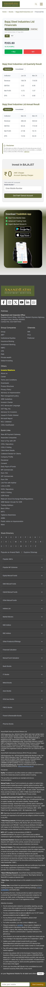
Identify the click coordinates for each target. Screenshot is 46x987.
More (3, 524)
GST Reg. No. (6, 409)
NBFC (3, 348)
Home (4, 12)
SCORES (20, 925)
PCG (29, 335)
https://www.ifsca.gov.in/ (25, 766)
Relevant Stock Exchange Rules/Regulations (17, 499)
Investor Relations (8, 370)
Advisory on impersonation (10, 393)
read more (26, 151)
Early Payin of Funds (8, 466)
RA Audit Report (7, 418)
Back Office (5, 508)
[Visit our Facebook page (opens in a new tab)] (3, 302)
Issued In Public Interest (9, 415)
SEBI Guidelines (6, 399)
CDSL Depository (7, 444)
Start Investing (37, 984)
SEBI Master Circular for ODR (11, 502)
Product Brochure (7, 386)
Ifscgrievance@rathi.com (8, 764)
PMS (2, 354)
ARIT (2, 335)
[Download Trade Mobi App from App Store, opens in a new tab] (23, 235)
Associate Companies (9, 437)
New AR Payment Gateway (11, 434)
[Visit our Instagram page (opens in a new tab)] (9, 302)
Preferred (30, 338)
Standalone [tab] (8, 69)
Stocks (11, 12)
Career (3, 376)
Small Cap (34, 29)
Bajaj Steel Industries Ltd (24, 12)
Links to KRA (5, 486)
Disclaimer (4, 460)
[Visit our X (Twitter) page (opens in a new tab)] (15, 302)
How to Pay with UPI (8, 441)
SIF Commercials (7, 476)
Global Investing (7, 361)
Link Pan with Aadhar (8, 483)
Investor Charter (7, 402)
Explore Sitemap (30, 552)
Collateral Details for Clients (11, 454)
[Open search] (36, 4)
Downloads (5, 383)
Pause (40, 973)
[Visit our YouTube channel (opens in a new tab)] (21, 302)
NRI (28, 332)
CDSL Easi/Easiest (7, 425)
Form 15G (4, 473)
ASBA (3, 518)
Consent (4, 463)
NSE (12, 36)
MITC (3, 512)
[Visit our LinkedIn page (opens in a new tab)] (27, 302)
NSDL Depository (7, 489)
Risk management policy (10, 396)
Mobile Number (9, 185)
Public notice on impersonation (12, 521)
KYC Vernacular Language (10, 405)
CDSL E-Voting (6, 447)
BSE (7, 36)
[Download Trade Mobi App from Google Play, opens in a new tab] (23, 229)
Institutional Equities (8, 338)
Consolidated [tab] (19, 69)
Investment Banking (8, 344)
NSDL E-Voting (6, 492)
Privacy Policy (6, 389)
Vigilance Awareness (8, 515)
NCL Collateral (6, 422)
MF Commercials (7, 470)
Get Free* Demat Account (23, 196)
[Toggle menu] (41, 4)
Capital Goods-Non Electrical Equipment (17, 29)
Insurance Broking (7, 341)
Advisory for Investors (9, 412)
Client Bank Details (8, 450)
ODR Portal (5, 496)
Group (3, 332)
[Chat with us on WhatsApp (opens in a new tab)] (33, 302)
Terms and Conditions (9, 380)
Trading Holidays (7, 505)
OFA (2, 351)
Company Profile (7, 457)
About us (4, 373)
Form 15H (4, 479)
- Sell (32, 52)
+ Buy (13, 52)
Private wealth (6, 357)
